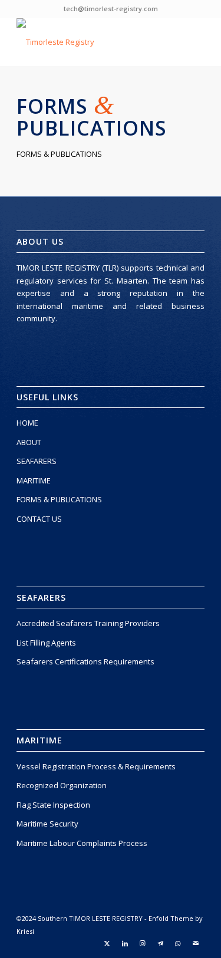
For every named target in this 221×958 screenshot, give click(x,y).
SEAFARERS (37, 461)
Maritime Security (47, 823)
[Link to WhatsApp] (178, 943)
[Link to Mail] (195, 943)
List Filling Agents (46, 642)
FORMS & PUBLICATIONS (59, 499)
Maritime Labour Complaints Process (82, 843)
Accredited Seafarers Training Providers (88, 623)
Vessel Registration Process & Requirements (96, 766)
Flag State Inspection (53, 804)
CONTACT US (39, 518)
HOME (27, 422)
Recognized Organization (62, 785)
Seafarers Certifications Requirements (85, 661)
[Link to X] (107, 943)
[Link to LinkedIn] (125, 943)
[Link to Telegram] (160, 943)
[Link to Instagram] (142, 943)
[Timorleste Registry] (92, 41)
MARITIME (34, 480)
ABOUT (29, 442)
